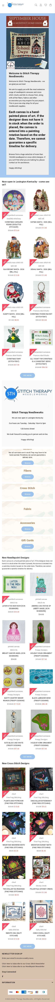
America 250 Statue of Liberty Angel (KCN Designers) (41, 608)
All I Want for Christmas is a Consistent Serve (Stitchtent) (41, 361)
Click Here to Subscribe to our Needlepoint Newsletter (23, 966)
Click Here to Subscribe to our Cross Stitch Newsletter (23, 964)
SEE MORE (27, 375)
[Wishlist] (45, 5)
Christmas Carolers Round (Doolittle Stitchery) (14, 224)
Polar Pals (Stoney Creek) (41, 889)
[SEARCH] (36, 5)
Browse (27, 463)
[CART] (50, 5)
